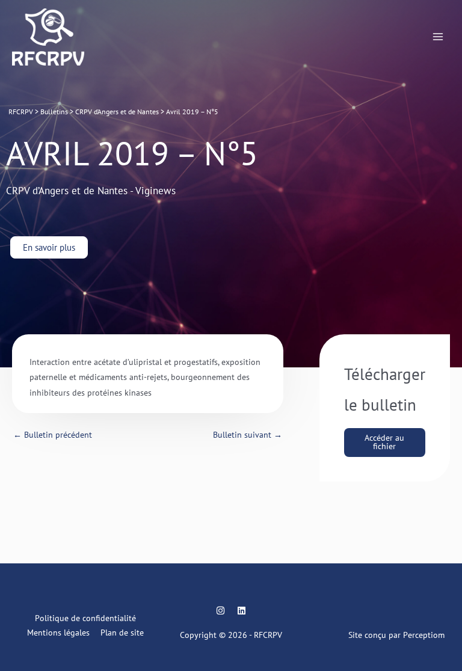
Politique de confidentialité (85, 618)
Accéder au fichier (384, 442)
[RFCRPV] (48, 37)
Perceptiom (424, 635)
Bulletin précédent (52, 434)
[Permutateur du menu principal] (438, 37)
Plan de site (122, 632)
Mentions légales (58, 632)
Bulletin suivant (247, 434)
